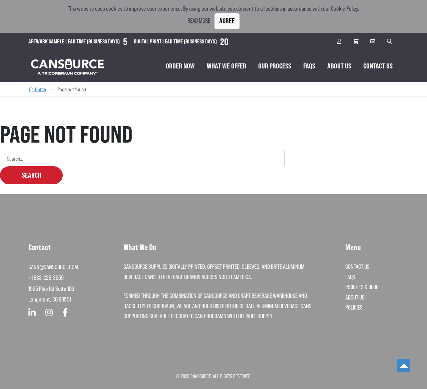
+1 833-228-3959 (46, 277)
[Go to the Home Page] (67, 66)
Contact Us (378, 66)
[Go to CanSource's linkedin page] (32, 312)
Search (31, 175)
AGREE (227, 21)
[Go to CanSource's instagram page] (49, 312)
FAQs (309, 66)
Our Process (274, 66)
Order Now (180, 66)
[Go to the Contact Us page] (373, 41)
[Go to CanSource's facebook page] (65, 312)
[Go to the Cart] (357, 41)
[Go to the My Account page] (340, 41)
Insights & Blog (362, 286)
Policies (354, 307)
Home (40, 89)
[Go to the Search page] (390, 41)
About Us (339, 66)
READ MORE (198, 20)
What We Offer (226, 66)
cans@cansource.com (53, 266)
